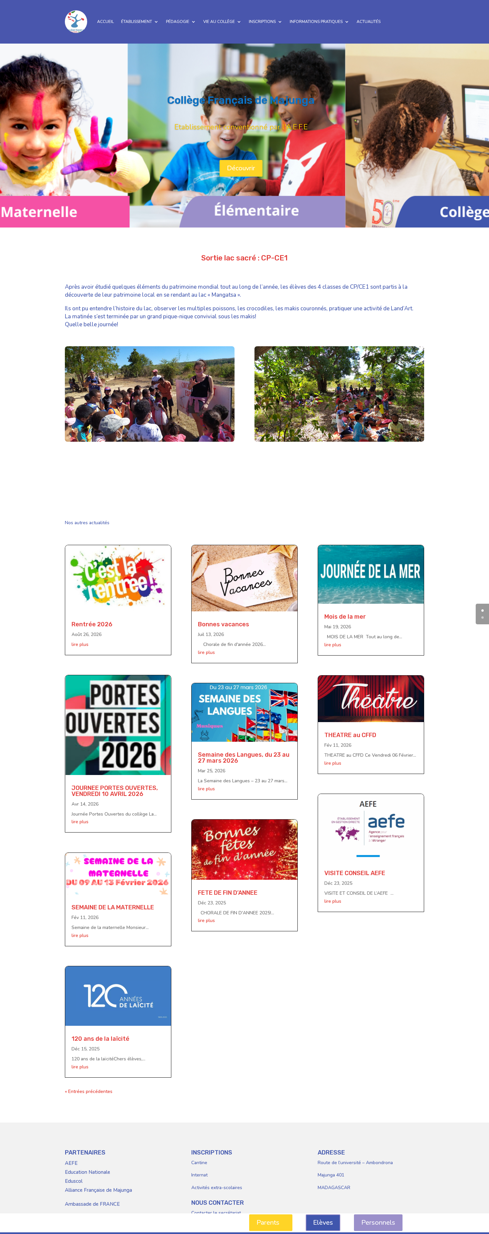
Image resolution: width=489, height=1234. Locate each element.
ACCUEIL (105, 21)
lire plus (80, 644)
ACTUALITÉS (369, 21)
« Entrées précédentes (88, 1091)
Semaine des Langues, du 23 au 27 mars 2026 (243, 757)
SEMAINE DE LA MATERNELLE (113, 907)
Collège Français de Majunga (241, 100)
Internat (199, 1175)
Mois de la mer (345, 616)
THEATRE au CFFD (350, 735)
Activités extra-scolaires (216, 1187)
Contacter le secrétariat (216, 1213)
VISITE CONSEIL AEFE (354, 873)
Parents (267, 1222)
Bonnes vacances (223, 624)
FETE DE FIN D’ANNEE (227, 892)
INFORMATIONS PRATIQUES (316, 21)
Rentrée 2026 (92, 624)
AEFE (71, 1163)
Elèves (323, 1222)
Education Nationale (87, 1172)
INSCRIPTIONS (262, 21)
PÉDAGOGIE (177, 21)
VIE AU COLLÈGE (219, 21)
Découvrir (241, 168)
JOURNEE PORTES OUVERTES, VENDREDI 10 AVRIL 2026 (115, 791)
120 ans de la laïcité (100, 1038)
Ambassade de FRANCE (92, 1204)
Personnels (378, 1222)
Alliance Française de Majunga (98, 1190)
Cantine (199, 1162)
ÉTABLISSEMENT (136, 21)
